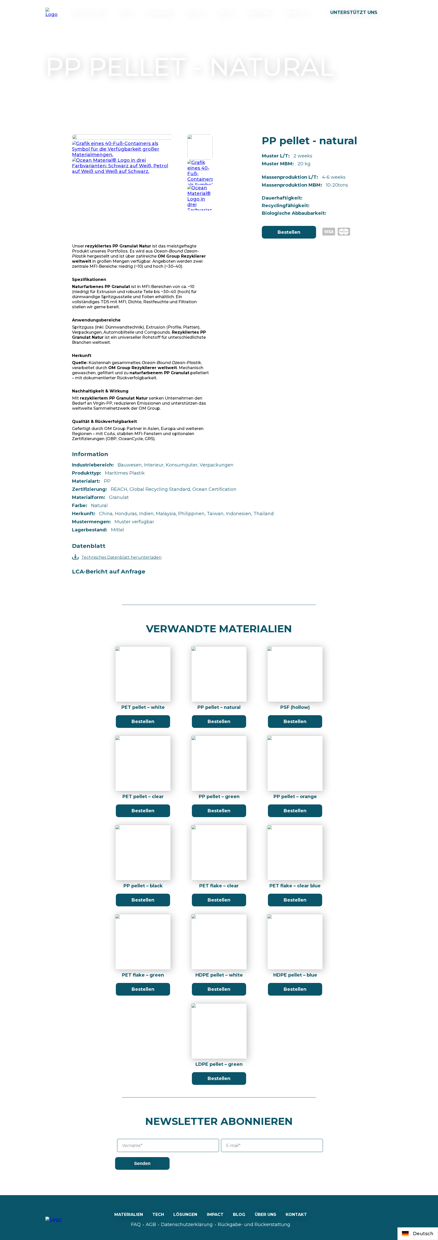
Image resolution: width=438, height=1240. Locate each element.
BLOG (226, 12)
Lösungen (159, 12)
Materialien (88, 12)
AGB (151, 1224)
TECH (124, 12)
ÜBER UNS (259, 12)
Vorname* (132, 1145)
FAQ (136, 1224)
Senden (142, 1163)
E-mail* (233, 1145)
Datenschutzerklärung (187, 1224)
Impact (195, 12)
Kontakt (297, 12)
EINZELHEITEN (143, 676)
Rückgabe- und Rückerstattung (254, 1224)
